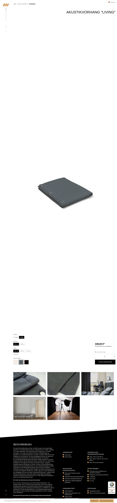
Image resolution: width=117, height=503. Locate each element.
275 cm (28, 351)
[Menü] (6, 27)
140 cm (16, 344)
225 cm (16, 351)
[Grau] (21, 362)
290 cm (22, 344)
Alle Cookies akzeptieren (106, 500)
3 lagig (21, 337)
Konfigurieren (94, 500)
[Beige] (15, 362)
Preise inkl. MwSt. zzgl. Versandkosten (103, 346)
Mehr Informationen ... (46, 500)
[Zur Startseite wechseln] (6, 12)
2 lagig (16, 337)
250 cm (22, 351)
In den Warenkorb (105, 362)
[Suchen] (6, 495)
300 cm (16, 354)
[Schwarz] (26, 362)
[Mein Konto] (6, 31)
